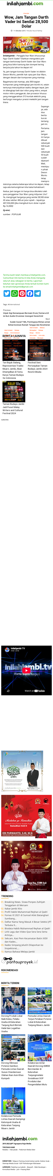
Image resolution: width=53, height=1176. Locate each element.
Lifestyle (26, 13)
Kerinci (13, 335)
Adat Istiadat (8, 330)
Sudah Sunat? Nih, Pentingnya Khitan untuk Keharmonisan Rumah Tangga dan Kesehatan (29, 322)
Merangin (15, 340)
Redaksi (5, 1150)
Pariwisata (38, 343)
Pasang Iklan (25, 1169)
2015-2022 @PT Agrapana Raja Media (16, 1144)
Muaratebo (7, 343)
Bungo (6, 333)
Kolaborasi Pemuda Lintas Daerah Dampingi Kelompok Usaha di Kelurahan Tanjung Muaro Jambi (13, 1122)
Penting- (21, 1161)
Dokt (42, 1161)
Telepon (15, 1161)
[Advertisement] (21, 143)
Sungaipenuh (8, 351)
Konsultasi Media (8, 1169)
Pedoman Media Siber (27, 1150)
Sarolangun (7, 345)
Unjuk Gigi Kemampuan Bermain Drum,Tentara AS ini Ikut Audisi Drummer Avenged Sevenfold (26, 313)
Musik (31, 343)
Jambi (37, 1161)
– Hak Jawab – (14, 1150)
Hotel (27, 1161)
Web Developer (40, 1167)
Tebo (6, 358)
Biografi (30, 1167)
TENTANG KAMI (8, 1147)
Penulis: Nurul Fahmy (34, 31)
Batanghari (33, 330)
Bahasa (42, 327)
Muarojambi (17, 343)
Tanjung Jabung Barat (11, 353)
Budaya (17, 330)
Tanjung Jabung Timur (11, 356)
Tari (21, 356)
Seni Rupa (12, 348)
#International (14, 304)
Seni (5, 348)
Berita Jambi (7, 1012)
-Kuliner (32, 1161)
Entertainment (15, 333)
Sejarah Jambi (18, 345)
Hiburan (6, 335)
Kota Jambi (7, 338)
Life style (16, 338)
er (44, 1161)
